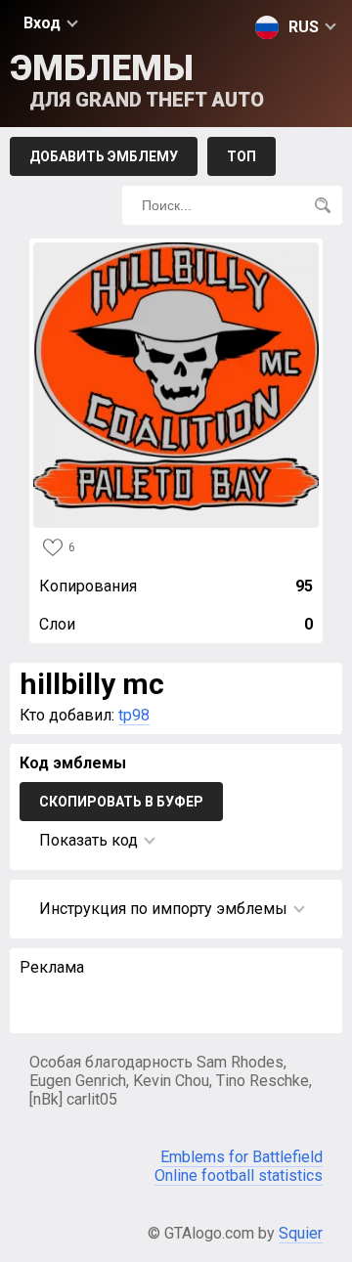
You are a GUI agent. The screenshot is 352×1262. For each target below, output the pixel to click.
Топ (241, 156)
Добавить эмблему (103, 156)
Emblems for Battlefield (241, 1157)
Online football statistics (238, 1175)
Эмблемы (137, 79)
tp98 (134, 715)
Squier (301, 1233)
